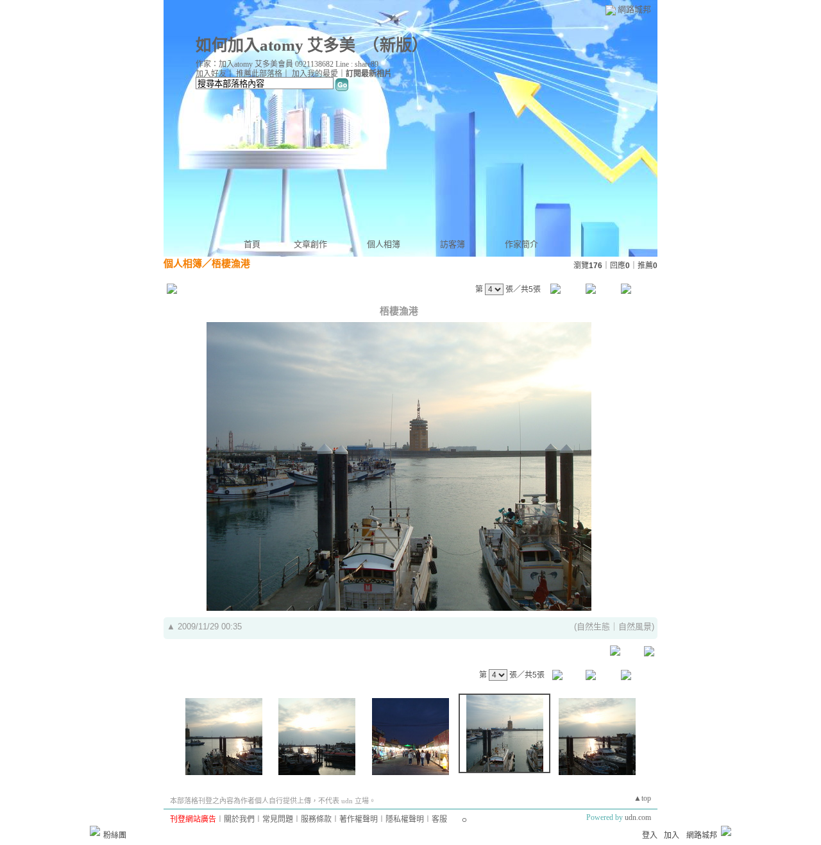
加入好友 (211, 73)
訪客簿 (452, 244)
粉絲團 (114, 835)
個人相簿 (383, 244)
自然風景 (635, 626)
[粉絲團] (95, 831)
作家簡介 (521, 244)
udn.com (638, 817)
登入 (649, 835)
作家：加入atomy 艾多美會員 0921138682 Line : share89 (287, 64)
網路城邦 (634, 9)
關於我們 (239, 819)
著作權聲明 (358, 819)
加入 (671, 835)
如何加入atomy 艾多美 (275, 45)
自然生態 (593, 626)
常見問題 (277, 819)
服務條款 (316, 819)
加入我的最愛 (315, 73)
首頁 (252, 244)
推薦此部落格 (259, 73)
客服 (439, 819)
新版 (396, 45)
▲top (642, 798)
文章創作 (310, 244)
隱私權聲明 (404, 819)
